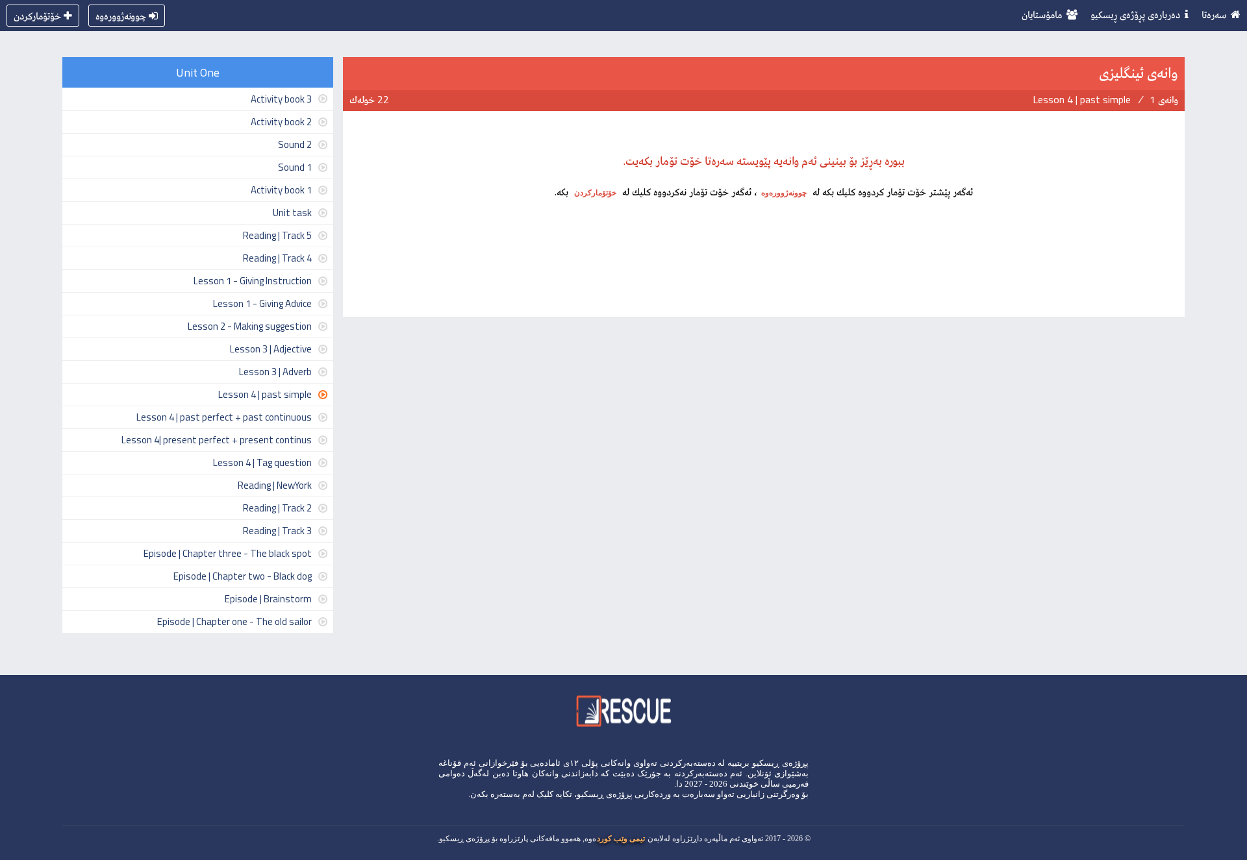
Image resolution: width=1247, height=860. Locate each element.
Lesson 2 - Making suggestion (250, 326)
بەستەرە (505, 794)
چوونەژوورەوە (120, 15)
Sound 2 (295, 144)
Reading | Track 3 (277, 530)
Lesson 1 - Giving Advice (262, 303)
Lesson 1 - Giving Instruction (253, 280)
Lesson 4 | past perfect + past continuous (224, 417)
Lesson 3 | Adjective (271, 348)
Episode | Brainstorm (268, 598)
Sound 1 (295, 167)
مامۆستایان (1042, 14)
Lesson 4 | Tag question (262, 462)
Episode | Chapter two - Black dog (242, 576)
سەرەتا (1214, 14)
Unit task (292, 212)
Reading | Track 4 (277, 258)
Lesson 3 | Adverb (275, 371)
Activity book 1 (281, 189)
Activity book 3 (281, 99)
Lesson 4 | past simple (265, 394)
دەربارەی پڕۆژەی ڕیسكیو (1135, 14)
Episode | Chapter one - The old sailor (234, 621)
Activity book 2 (281, 121)
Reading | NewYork (275, 485)
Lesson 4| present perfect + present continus (216, 439)
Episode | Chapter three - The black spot (228, 553)
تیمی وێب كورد (621, 838)
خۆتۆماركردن (37, 15)
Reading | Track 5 (277, 235)
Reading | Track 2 (277, 507)
